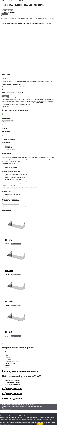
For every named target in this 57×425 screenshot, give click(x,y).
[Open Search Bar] (2, 16)
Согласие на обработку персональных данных (31, 406)
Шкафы (7, 365)
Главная (4, 23)
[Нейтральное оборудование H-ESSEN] (12, 0)
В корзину (5, 96)
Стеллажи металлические (12, 384)
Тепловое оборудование (12, 352)
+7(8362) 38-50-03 (8, 10)
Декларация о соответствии (10, 204)
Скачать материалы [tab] (10, 149)
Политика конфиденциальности (10, 406)
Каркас (4, 92)
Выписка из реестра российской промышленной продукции (19, 206)
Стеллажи (8, 357)
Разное (7, 367)
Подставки (8, 359)
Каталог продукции (15, 18)
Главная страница (4, 18)
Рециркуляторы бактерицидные (20, 371)
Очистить (21, 92)
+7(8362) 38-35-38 (8, 9)
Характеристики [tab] (9, 147)
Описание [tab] (7, 146)
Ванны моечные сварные (12, 380)
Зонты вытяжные (10, 363)
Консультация (5, 106)
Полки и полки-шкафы (27, 18)
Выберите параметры (16, 244)
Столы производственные (12, 382)
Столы (7, 355)
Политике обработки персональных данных (26, 424)
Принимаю (40, 424)
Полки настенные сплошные (41, 18)
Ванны (7, 354)
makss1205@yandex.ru (9, 12)
